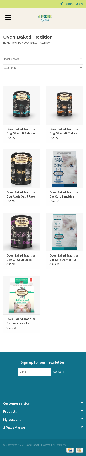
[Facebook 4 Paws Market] (39, 384)
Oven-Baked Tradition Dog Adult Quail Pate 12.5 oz (21, 195)
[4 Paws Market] (51, 18)
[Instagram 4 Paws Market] (46, 384)
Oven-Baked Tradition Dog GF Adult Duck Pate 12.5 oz (21, 258)
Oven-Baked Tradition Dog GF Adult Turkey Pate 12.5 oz (64, 131)
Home (6, 42)
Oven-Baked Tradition (37, 42)
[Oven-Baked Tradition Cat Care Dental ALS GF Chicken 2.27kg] (64, 232)
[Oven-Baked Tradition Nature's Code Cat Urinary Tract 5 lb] (21, 295)
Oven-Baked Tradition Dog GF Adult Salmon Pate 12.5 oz (21, 131)
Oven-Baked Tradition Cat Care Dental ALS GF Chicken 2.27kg (64, 258)
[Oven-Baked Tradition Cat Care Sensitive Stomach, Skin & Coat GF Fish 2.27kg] (64, 168)
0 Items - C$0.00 (74, 3)
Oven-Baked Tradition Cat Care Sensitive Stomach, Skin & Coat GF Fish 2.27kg (64, 195)
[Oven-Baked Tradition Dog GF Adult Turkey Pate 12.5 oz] (64, 105)
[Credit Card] (69, 450)
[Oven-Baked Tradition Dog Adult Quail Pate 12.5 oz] (21, 168)
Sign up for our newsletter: (43, 362)
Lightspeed (60, 444)
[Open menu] (8, 17)
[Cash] (78, 450)
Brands (16, 42)
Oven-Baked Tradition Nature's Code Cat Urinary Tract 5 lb (21, 321)
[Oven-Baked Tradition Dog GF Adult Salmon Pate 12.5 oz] (21, 105)
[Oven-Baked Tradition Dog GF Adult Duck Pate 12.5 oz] (21, 232)
